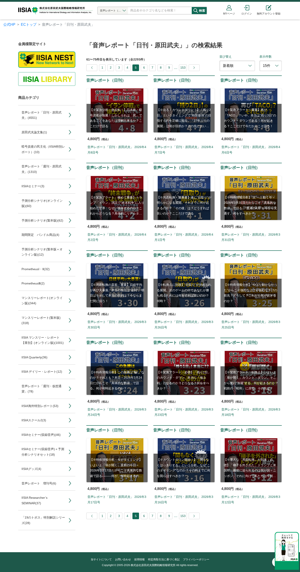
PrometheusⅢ (33, 283)
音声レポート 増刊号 (39, 483)
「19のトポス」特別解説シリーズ (43, 520)
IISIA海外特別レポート (40, 406)
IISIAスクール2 (34, 420)
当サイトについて (101, 559)
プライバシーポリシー (196, 559)
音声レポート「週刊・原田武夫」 (41, 169)
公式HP (9, 24)
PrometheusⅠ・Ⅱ (36, 269)
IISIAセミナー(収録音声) (41, 434)
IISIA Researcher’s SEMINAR (34, 500)
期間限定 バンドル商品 (40, 234)
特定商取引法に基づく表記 (164, 559)
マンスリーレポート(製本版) (41, 320)
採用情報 (139, 559)
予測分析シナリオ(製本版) (42, 220)
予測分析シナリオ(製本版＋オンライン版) (42, 252)
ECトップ (28, 24)
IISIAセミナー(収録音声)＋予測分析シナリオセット (43, 451)
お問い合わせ (123, 559)
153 (183, 67)
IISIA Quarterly (34, 357)
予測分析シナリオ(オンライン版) (42, 203)
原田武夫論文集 (34, 132)
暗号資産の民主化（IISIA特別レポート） (43, 149)
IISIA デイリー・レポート (42, 371)
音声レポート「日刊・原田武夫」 (41, 115)
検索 (202, 10)
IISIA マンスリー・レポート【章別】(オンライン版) (43, 340)
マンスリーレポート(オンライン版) (42, 300)
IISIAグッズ (31, 469)
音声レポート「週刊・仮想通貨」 (41, 388)
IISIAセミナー (33, 186)
